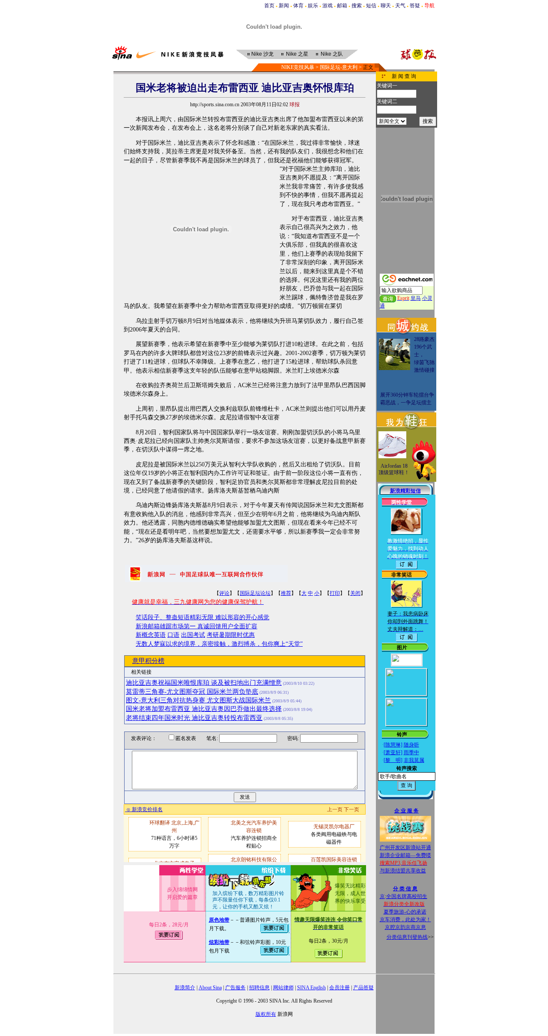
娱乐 (313, 6)
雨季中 (411, 752)
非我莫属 (414, 760)
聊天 (386, 6)
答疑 (415, 6)
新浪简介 (185, 988)
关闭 (355, 593)
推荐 (286, 593)
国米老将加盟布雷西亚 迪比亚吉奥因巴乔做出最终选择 (204, 708)
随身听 (411, 745)
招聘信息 (259, 988)
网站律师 (283, 988)
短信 (371, 6)
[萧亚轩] (393, 752)
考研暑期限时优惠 (231, 635)
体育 (298, 6)
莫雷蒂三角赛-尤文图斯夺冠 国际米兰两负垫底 (192, 691)
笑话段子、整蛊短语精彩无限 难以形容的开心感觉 (202, 617)
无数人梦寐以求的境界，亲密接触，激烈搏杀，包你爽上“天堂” (219, 644)
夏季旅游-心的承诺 (405, 912)
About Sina (210, 988)
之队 (332, 54)
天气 (400, 6)
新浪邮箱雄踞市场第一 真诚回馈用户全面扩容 (196, 626)
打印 (335, 593)
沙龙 (262, 54)
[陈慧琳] (393, 745)
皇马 (416, 298)
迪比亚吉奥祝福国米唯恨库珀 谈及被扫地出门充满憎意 (204, 682)
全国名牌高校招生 (406, 896)
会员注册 (339, 988)
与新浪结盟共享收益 (403, 871)
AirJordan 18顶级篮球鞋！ (393, 469)
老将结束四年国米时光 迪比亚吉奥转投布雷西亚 (194, 717)
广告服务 (235, 988)
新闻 (284, 6)
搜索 (356, 6)
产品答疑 (363, 988)
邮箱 (342, 6)
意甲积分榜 (148, 660)
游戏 (327, 6)
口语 (173, 635)
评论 (224, 593)
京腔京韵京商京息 (405, 927)
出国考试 (193, 635)
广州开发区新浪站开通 (405, 848)
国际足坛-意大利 (338, 67)
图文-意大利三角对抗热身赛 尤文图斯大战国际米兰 (198, 700)
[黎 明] (393, 760)
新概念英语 (151, 635)
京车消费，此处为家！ (405, 920)
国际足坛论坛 (255, 593)
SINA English (311, 988)
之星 (297, 54)
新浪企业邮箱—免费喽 (405, 855)
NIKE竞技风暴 (297, 67)
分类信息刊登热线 (407, 937)
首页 (269, 6)
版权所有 (266, 1014)
